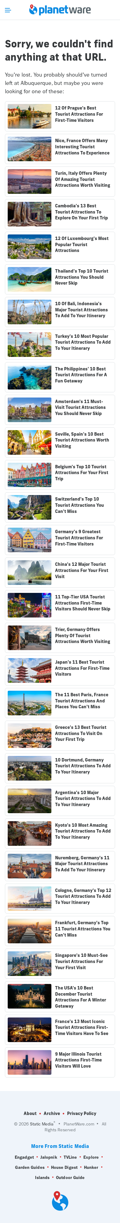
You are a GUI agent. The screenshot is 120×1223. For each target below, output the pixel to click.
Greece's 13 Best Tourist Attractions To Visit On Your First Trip (80, 733)
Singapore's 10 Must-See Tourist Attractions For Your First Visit (81, 961)
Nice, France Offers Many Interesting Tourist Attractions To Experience (82, 146)
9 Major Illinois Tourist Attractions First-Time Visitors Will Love (78, 1060)
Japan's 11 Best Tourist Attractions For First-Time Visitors (82, 668)
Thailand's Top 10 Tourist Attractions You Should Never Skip (81, 277)
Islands (42, 1177)
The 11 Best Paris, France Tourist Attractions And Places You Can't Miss (81, 700)
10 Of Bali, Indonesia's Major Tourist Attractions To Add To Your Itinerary (81, 309)
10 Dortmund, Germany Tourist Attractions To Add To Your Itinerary (83, 766)
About (30, 1113)
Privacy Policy (81, 1113)
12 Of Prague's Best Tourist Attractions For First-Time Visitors (79, 114)
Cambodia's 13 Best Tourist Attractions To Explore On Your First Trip (81, 212)
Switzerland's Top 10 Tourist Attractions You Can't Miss (79, 505)
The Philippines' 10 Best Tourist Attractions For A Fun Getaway (81, 375)
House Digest (64, 1167)
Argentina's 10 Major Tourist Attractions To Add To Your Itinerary (83, 798)
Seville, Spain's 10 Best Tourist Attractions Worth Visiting (82, 440)
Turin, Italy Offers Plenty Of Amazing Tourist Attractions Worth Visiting (82, 179)
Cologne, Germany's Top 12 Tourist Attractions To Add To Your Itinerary (83, 896)
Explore (91, 1157)
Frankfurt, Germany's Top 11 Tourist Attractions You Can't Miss (82, 928)
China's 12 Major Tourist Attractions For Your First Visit (81, 570)
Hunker (91, 1167)
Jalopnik (48, 1157)
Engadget (24, 1157)
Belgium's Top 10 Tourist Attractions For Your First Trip (81, 473)
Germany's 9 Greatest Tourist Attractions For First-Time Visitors (79, 537)
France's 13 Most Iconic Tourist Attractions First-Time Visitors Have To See (81, 1027)
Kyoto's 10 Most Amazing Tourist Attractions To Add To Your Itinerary (83, 831)
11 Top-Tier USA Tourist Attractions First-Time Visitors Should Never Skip (82, 603)
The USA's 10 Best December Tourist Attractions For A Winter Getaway (80, 997)
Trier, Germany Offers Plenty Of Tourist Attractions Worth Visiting (82, 635)
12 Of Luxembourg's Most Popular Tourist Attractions (82, 244)
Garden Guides (29, 1167)
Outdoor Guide (70, 1177)
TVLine (70, 1157)
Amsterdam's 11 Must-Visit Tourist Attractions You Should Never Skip (80, 407)
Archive (52, 1113)
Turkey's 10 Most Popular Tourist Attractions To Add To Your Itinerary (83, 342)
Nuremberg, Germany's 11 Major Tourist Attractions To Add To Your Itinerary (82, 864)
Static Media (42, 1124)
